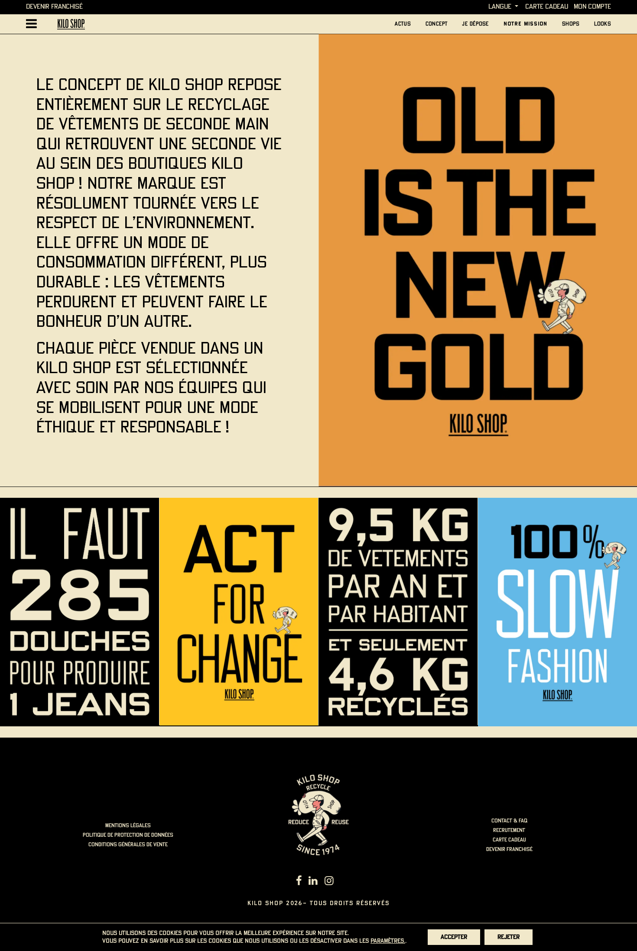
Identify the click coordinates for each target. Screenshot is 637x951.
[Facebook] (299, 882)
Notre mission (525, 24)
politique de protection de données (128, 835)
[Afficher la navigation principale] (31, 24)
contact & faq (509, 821)
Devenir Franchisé (54, 6)
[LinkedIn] (313, 882)
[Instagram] (329, 882)
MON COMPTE (592, 6)
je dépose (475, 24)
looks (602, 24)
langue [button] (499, 6)
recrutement (509, 830)
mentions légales (128, 825)
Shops (570, 24)
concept (437, 24)
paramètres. (387, 941)
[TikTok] (340, 882)
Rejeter (508, 937)
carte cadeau (546, 6)
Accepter (454, 937)
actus (403, 24)
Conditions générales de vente (128, 844)
